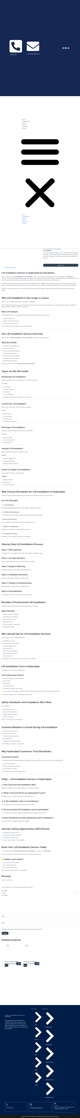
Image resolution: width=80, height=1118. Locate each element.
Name (3, 916)
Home (23, 119)
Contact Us (25, 126)
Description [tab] (7, 267)
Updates (24, 128)
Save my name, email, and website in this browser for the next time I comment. (22, 929)
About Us (24, 124)
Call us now (5, 862)
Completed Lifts (26, 121)
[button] (40, 172)
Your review (5, 895)
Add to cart (61, 265)
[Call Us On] (7, 1104)
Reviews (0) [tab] (12, 267)
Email (3, 922)
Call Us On (8, 1106)
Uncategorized (50, 249)
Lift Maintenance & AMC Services (11, 837)
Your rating (5, 890)
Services (24, 123)
